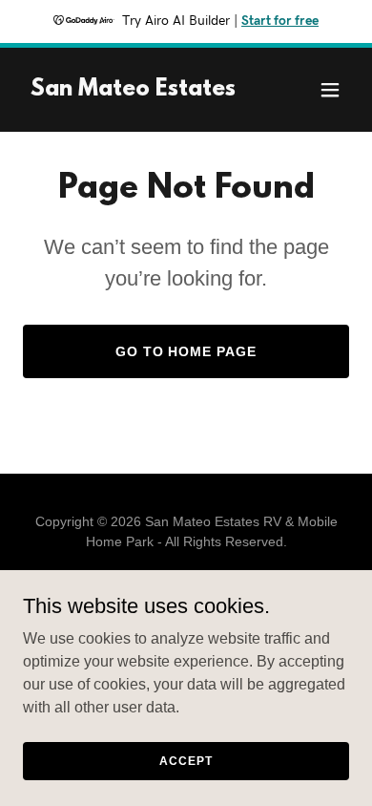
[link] (133, 90)
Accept (185, 760)
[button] (330, 90)
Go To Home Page (186, 351)
